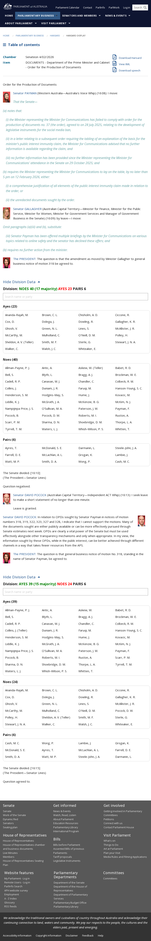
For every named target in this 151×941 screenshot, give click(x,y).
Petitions (109, 819)
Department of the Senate (69, 882)
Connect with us (113, 823)
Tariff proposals (62, 857)
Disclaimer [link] (72, 935)
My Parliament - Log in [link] (17, 878)
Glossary (9, 902)
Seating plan (10, 827)
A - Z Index (10, 898)
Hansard (55, 35)
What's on (109, 840)
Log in (126, 7)
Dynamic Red (10, 819)
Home (9, 15)
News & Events (115, 15)
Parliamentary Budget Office (70, 902)
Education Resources (65, 823)
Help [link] (100, 935)
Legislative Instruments (66, 860)
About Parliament (19, 23)
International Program (66, 831)
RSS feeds (10, 906)
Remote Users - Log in (17, 882)
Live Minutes (10, 853)
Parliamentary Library (65, 827)
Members (8, 857)
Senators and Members (79, 15)
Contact (87, 7)
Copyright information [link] (48, 935)
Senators (8, 823)
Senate (7, 811)
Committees (110, 878)
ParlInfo (100, 7)
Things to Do (111, 845)
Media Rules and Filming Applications (125, 857)
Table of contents (23, 44)
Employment (11, 894)
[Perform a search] (145, 7)
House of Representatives (18, 840)
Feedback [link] (88, 935)
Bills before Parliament (66, 845)
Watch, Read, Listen (64, 815)
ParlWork (114, 7)
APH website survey (16, 890)
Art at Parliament (113, 848)
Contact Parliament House (119, 827)
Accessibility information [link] (17, 935)
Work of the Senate (14, 815)
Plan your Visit (112, 853)
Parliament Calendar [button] (67, 7)
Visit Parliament (53, 23)
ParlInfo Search (13, 886)
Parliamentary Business (36, 15)
